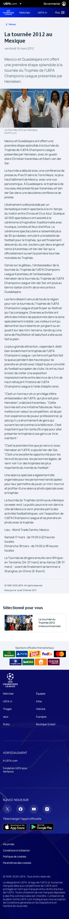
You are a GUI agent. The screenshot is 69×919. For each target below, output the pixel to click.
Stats (6, 724)
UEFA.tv (7, 701)
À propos (41, 716)
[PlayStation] (22, 654)
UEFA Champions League (8, 12)
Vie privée (8, 844)
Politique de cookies (14, 856)
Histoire (40, 709)
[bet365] (28, 662)
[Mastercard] (60, 654)
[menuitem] (25, 12)
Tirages (7, 709)
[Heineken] (9, 654)
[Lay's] (34, 654)
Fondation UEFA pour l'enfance (15, 769)
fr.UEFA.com (10, 760)
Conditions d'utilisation (16, 850)
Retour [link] (12, 24)
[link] (24, 12)
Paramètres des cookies (17, 862)
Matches (8, 693)
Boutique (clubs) (46, 724)
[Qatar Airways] (54, 662)
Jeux (5, 716)
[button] (59, 12)
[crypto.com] (16, 662)
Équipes (40, 693)
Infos (39, 701)
